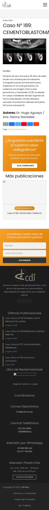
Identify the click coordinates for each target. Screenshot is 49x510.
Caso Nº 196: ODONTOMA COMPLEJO (24, 213)
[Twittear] (18, 124)
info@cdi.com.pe (24, 411)
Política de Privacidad (24, 499)
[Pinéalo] (24, 124)
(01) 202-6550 (24, 428)
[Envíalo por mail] (6, 124)
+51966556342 (24, 431)
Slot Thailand (24, 505)
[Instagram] (24, 301)
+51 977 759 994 (24, 451)
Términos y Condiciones (24, 493)
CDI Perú (25, 487)
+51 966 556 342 (24, 448)
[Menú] (45, 4)
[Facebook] (19, 301)
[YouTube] (29, 301)
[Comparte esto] (12, 124)
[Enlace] (6, 4)
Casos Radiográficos (17, 129)
